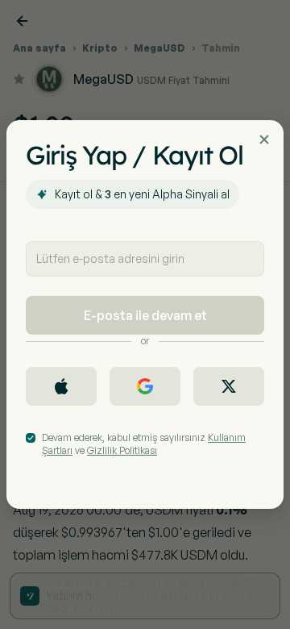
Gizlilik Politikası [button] (122, 450)
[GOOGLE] (145, 386)
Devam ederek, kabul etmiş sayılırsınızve (144, 443)
